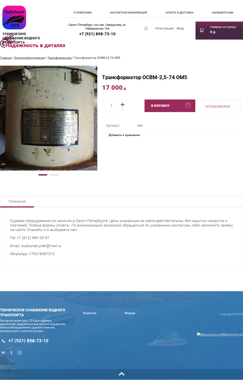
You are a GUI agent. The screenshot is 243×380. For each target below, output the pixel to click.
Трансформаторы (59, 57)
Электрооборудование (29, 57)
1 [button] (42, 175)
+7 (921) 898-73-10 (97, 34)
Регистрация (164, 28)
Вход (180, 28)
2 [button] (54, 175)
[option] (48, 118)
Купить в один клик (218, 106)
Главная (6, 57)
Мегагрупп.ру (232, 334)
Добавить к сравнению (124, 135)
